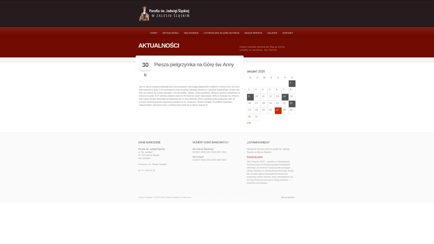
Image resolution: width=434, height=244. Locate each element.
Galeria (273, 33)
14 (284, 96)
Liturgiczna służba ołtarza (222, 33)
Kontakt (288, 33)
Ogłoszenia (191, 33)
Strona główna (287, 197)
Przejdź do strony (255, 157)
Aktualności (171, 33)
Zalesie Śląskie (173, 197)
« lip (249, 122)
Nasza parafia (253, 33)
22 (291, 103)
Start (153, 33)
